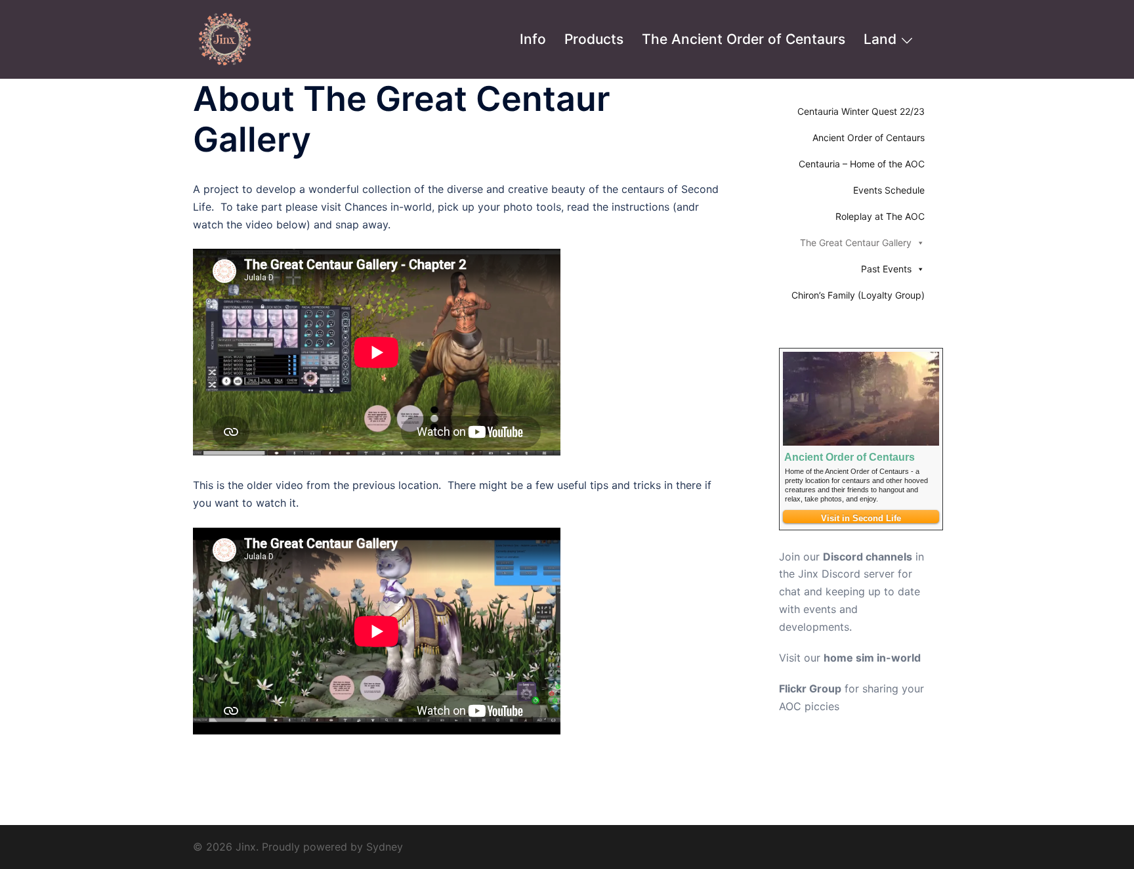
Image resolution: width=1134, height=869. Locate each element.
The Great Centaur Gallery (856, 242)
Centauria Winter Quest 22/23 (861, 111)
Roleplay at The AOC (880, 216)
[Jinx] (226, 38)
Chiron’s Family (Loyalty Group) (858, 295)
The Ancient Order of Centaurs (743, 39)
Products (593, 39)
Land (880, 39)
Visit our (850, 657)
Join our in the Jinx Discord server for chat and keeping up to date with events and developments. (851, 592)
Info (533, 39)
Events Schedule (889, 190)
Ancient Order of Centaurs (868, 137)
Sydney (384, 846)
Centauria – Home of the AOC (862, 163)
